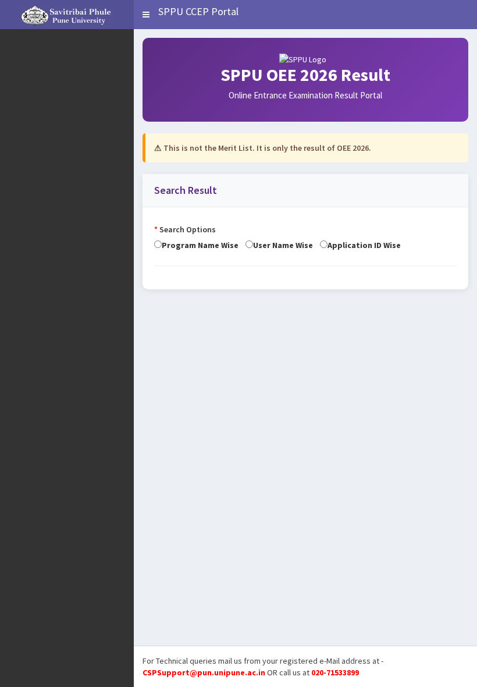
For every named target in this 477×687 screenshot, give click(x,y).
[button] (146, 14)
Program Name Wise (203, 245)
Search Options (185, 229)
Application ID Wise (364, 245)
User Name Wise (286, 245)
